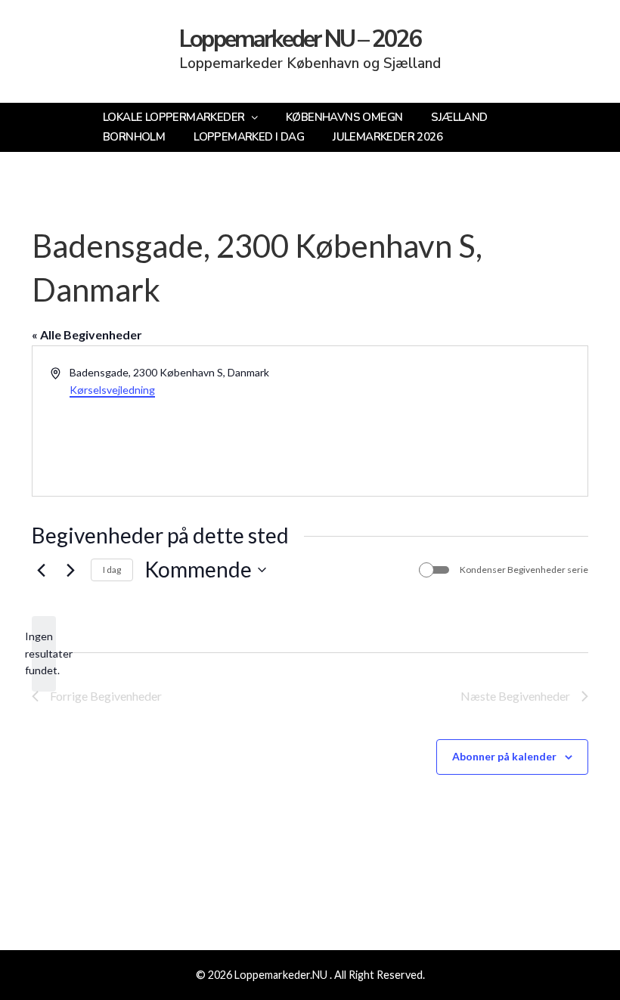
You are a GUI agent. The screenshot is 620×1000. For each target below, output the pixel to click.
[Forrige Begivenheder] (41, 570)
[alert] (44, 654)
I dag (112, 569)
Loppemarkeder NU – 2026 (300, 39)
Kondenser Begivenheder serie (524, 569)
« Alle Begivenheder (87, 334)
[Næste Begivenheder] (70, 570)
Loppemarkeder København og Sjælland (310, 63)
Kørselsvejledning (112, 389)
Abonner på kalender (504, 756)
